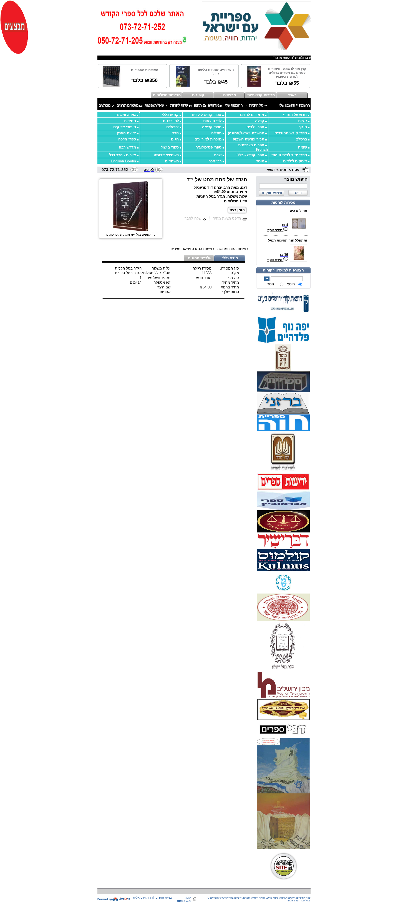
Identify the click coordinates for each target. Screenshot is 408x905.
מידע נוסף (275, 230)
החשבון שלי (287, 105)
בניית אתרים (163, 897)
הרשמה (304, 105)
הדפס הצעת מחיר (227, 218)
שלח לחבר (193, 218)
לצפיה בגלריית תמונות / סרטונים (128, 234)
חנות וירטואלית (143, 897)
